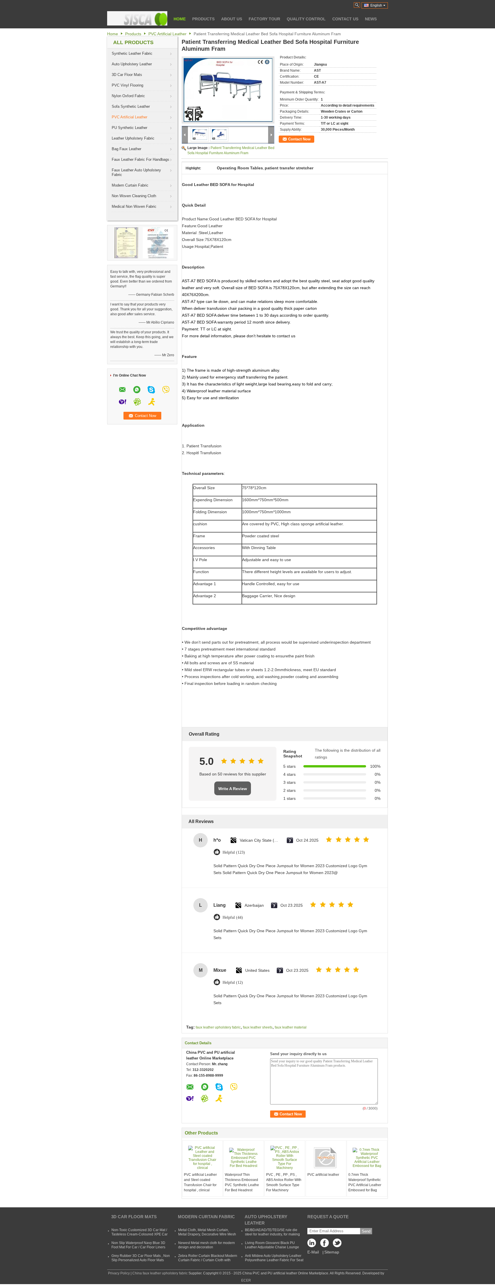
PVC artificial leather (323, 1175)
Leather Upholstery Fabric (133, 138)
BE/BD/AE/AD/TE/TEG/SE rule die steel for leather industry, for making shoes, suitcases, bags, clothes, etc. (272, 1234)
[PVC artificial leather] (326, 1157)
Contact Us (345, 19)
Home (180, 19)
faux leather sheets (257, 1027)
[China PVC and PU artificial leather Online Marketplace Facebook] (324, 1244)
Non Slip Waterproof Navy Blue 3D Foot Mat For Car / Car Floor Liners (138, 1245)
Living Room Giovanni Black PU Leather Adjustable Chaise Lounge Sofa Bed (272, 1247)
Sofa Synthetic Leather (131, 106)
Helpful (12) (233, 982)
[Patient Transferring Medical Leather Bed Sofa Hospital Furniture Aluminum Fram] (228, 90)
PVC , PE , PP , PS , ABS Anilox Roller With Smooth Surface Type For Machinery (283, 1182)
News (371, 19)
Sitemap (331, 1252)
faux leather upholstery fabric (218, 1027)
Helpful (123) (234, 852)
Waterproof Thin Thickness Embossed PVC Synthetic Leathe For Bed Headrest (242, 1182)
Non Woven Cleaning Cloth (134, 196)
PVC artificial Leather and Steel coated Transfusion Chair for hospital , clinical (200, 1182)
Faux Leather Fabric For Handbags (140, 159)
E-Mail (313, 1252)
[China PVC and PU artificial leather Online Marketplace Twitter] (336, 1244)
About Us (231, 19)
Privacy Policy (119, 1273)
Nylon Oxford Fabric (128, 96)
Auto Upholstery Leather (132, 64)
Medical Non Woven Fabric (134, 206)
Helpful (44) (233, 917)
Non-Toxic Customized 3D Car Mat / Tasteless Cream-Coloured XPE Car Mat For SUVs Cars (139, 1234)
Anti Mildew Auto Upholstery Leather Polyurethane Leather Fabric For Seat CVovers (274, 1260)
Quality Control (306, 19)
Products (203, 19)
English (376, 5)
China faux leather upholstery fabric (160, 1273)
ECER (246, 1280)
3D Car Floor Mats (127, 75)
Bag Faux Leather (126, 149)
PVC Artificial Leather (167, 34)
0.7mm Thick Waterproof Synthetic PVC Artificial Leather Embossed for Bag (364, 1182)
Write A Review (232, 788)
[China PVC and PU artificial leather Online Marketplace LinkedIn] (313, 1244)
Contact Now (299, 139)
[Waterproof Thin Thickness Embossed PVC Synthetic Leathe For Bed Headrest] (243, 1157)
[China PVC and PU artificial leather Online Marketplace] (137, 18)
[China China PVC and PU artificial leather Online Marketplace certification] (126, 242)
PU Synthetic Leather (129, 128)
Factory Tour (264, 19)
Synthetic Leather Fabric (132, 53)
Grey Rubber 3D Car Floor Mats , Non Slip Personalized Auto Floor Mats (140, 1258)
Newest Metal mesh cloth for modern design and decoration (206, 1245)
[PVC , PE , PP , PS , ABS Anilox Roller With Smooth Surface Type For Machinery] (285, 1157)
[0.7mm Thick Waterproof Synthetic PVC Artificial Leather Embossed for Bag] (367, 1157)
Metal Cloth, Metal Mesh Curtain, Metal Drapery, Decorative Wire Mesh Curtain (207, 1234)
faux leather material (291, 1027)
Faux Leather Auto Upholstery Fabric (136, 172)
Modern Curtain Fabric (130, 185)
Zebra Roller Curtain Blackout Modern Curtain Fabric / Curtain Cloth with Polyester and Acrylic (207, 1260)
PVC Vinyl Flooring (127, 85)
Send (366, 1231)
